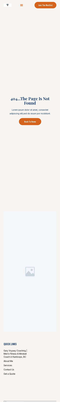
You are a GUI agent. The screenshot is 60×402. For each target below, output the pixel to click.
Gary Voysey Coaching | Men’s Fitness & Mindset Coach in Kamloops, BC (15, 353)
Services (8, 365)
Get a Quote (9, 374)
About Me (8, 361)
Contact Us (9, 369)
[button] (21, 5)
